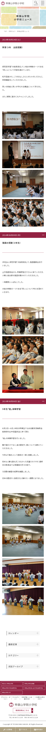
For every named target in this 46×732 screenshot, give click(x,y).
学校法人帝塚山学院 (7, 683)
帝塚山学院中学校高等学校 (9, 688)
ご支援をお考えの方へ (40, 698)
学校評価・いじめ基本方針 (27, 698)
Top (5, 31)
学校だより (12, 31)
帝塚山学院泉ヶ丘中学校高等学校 (33, 688)
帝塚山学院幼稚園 (29, 683)
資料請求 (39, 729)
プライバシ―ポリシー (5, 698)
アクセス (24, 729)
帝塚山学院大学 (6, 692)
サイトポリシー (16, 698)
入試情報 (8, 729)
